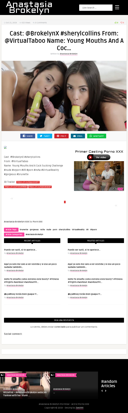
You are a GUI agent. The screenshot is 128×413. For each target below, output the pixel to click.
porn (55, 229)
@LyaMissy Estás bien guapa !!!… (21, 294)
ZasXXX (80, 407)
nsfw (42, 229)
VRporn (93, 229)
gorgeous (34, 229)
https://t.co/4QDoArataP (40, 187)
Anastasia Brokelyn (69, 54)
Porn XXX (37, 221)
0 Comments (41, 23)
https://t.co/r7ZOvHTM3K (16, 187)
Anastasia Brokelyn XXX (16, 221)
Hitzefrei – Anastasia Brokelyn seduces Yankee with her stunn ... (24, 394)
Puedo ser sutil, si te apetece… (20, 250)
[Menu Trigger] (117, 7)
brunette (24, 229)
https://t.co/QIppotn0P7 (28, 182)
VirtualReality (78, 229)
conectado (60, 326)
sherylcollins (64, 229)
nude (48, 229)
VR (87, 229)
